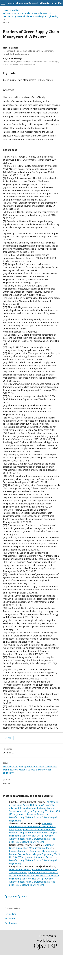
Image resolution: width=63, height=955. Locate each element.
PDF (9, 738)
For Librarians (11, 923)
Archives (16, 10)
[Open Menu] (3, 3)
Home (6, 10)
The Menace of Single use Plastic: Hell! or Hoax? (33, 803)
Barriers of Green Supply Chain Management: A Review (31, 846)
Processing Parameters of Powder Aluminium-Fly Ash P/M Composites (32, 826)
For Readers (10, 913)
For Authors (10, 918)
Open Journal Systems (16, 896)
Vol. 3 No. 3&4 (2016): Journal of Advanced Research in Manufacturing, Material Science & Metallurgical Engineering (30, 15)
